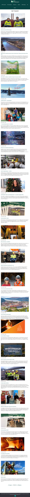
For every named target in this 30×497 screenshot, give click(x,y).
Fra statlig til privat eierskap (5, 453)
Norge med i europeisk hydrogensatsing (7, 147)
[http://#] (27, 4)
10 (15, 485)
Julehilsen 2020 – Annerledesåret (6, 100)
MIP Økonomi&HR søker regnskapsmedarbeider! (8, 406)
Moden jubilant (3, 477)
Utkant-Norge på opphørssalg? (6, 314)
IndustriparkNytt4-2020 (4, 430)
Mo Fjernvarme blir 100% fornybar (6, 29)
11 (16, 485)
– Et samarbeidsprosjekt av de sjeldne (7, 124)
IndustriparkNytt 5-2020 (5, 218)
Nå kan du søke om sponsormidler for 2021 (7, 359)
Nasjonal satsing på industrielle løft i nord (7, 265)
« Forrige (9, 485)
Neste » (20, 485)
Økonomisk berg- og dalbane (5, 241)
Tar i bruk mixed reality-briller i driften (7, 288)
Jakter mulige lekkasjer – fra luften (6, 171)
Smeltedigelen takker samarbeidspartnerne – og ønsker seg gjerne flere (12, 194)
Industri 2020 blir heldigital (5, 335)
